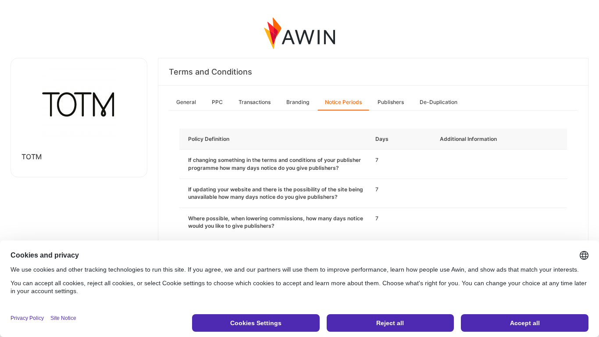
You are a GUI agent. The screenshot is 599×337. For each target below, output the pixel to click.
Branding (297, 102)
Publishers (391, 102)
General (186, 102)
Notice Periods (343, 102)
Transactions (255, 102)
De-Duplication (438, 102)
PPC (217, 102)
